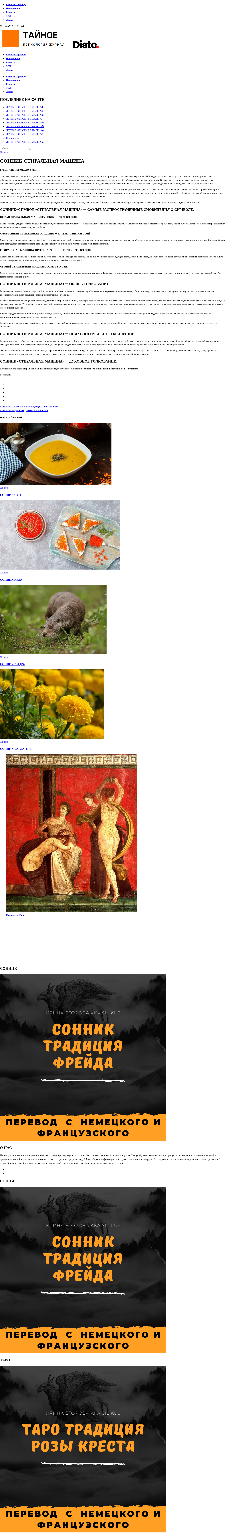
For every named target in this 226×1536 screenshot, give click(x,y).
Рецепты (10, 12)
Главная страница (16, 4)
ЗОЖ (9, 16)
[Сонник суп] (56, 484)
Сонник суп (12, 138)
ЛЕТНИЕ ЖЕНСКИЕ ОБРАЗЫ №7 (25, 118)
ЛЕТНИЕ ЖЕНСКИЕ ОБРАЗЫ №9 (25, 111)
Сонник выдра (12, 664)
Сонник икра (11, 580)
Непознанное (13, 8)
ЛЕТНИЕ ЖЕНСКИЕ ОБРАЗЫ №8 (25, 115)
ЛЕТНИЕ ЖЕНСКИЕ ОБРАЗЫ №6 (25, 122)
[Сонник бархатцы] (52, 738)
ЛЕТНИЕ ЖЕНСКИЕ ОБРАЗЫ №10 (25, 107)
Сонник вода (24, 410)
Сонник (4, 152)
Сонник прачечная (29, 406)
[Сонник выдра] (53, 653)
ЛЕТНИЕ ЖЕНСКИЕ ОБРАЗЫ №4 (25, 130)
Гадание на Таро (15, 915)
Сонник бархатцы (15, 749)
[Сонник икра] (60, 568)
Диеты (9, 19)
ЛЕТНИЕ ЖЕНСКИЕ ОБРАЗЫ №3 (25, 134)
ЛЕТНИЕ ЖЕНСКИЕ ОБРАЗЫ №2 (25, 142)
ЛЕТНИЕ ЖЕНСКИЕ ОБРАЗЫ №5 (25, 126)
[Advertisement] (92, 941)
